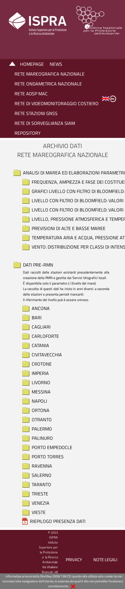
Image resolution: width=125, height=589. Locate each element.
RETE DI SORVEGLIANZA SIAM (45, 123)
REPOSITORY (28, 133)
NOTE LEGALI (105, 559)
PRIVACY (74, 559)
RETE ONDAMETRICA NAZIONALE (48, 83)
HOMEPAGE (32, 64)
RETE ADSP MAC (31, 93)
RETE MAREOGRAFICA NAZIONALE (50, 73)
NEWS (56, 64)
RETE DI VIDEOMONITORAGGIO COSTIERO (57, 103)
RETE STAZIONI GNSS (36, 113)
